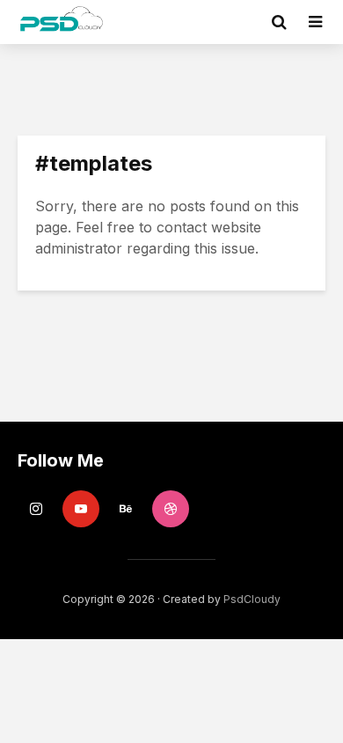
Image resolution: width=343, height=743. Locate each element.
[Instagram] (36, 508)
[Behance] (125, 508)
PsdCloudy (252, 599)
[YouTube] (80, 508)
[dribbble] (170, 508)
